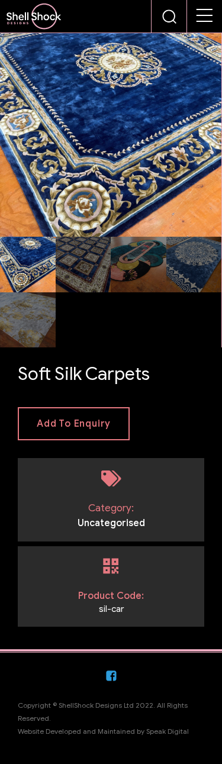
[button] (205, 16)
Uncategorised (111, 523)
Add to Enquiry (74, 424)
